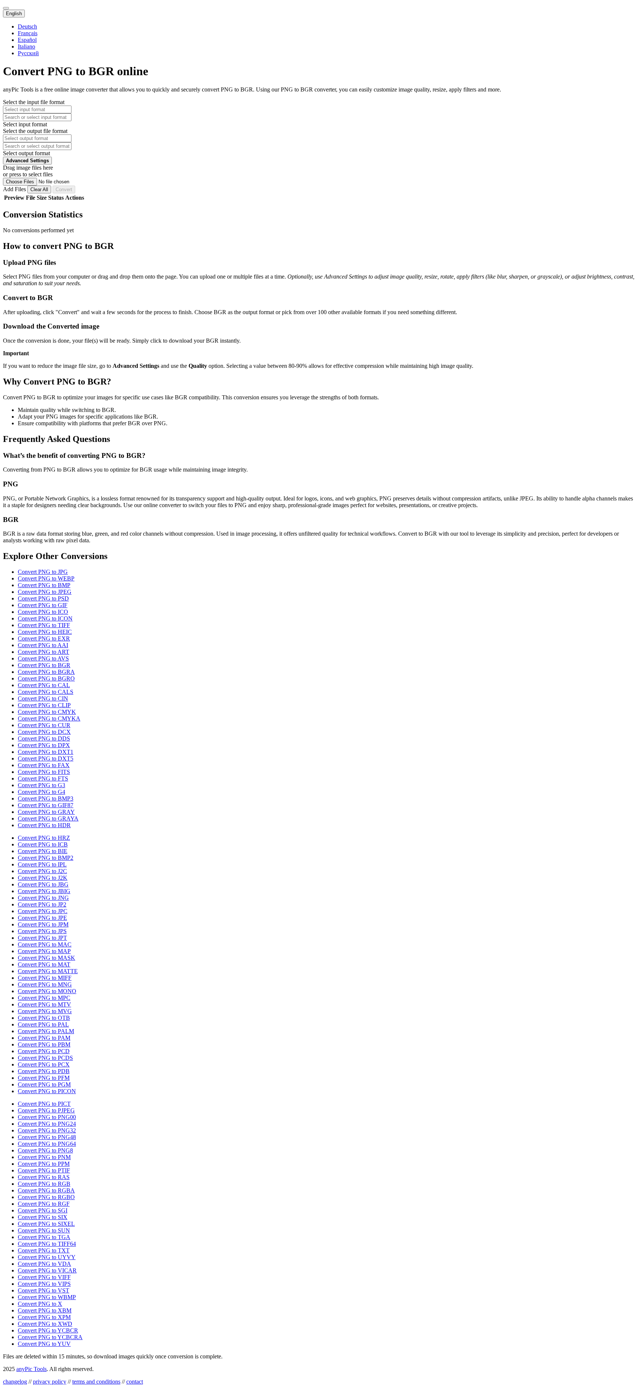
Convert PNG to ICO (43, 612)
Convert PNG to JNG (43, 898)
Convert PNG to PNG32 (47, 1130)
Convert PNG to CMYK (47, 712)
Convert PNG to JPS (42, 931)
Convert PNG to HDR (44, 825)
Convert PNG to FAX (44, 765)
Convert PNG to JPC (42, 911)
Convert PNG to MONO (47, 991)
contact (134, 1381)
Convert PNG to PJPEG (46, 1110)
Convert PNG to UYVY (47, 1257)
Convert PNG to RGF (44, 1204)
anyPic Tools (31, 1369)
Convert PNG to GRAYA (48, 818)
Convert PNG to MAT (44, 964)
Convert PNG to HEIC (45, 632)
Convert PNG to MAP (44, 951)
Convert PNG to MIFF (44, 978)
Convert (64, 189)
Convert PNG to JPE (42, 918)
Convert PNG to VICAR (47, 1270)
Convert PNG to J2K (42, 878)
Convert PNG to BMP (44, 585)
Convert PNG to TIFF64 (47, 1244)
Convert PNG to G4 (41, 792)
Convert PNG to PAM (44, 1038)
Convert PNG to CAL (44, 685)
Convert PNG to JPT (42, 938)
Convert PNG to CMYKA (49, 718)
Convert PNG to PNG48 (47, 1137)
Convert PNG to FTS (43, 778)
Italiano (26, 46)
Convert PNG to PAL (43, 1024)
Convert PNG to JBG (43, 884)
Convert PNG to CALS (45, 692)
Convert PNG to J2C (42, 871)
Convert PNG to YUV (44, 1344)
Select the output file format (35, 131)
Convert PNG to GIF (42, 605)
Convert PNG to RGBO (46, 1197)
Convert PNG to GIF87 (45, 805)
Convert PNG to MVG (45, 1011)
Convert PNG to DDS (44, 738)
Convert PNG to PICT (44, 1104)
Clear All (39, 189)
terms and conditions (96, 1381)
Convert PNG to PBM (44, 1044)
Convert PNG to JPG (43, 572)
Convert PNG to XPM (44, 1317)
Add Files (15, 189)
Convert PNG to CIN (43, 698)
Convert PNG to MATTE (48, 971)
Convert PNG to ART (43, 652)
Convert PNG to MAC (44, 944)
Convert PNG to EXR (44, 638)
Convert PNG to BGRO (46, 678)
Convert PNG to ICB (43, 844)
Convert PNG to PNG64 (47, 1144)
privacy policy (49, 1381)
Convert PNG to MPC (44, 998)
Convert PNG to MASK (46, 958)
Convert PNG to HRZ (44, 838)
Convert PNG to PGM (44, 1084)
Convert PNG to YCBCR (48, 1330)
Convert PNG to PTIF (44, 1170)
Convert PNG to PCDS (45, 1058)
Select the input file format (33, 102)
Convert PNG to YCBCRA (50, 1337)
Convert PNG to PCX (44, 1064)
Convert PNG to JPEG (44, 592)
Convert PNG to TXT (44, 1250)
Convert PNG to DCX (44, 732)
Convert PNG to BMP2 (45, 858)
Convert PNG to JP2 (42, 904)
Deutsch (27, 26)
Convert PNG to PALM (46, 1031)
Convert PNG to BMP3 (45, 798)
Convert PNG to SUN (44, 1230)
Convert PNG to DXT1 (45, 752)
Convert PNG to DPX (44, 745)
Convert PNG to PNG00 (47, 1117)
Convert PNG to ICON (45, 618)
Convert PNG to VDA (44, 1264)
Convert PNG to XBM (44, 1310)
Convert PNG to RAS (44, 1177)
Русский (28, 53)
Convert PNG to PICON (47, 1091)
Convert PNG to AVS (43, 658)
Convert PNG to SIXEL (46, 1224)
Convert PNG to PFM (44, 1078)
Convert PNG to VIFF (44, 1277)
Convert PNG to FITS (44, 772)
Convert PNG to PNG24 (47, 1124)
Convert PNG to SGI (42, 1210)
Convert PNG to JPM (43, 924)
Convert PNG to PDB (44, 1071)
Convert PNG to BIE (42, 851)
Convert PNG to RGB (44, 1184)
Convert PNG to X (40, 1304)
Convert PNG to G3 (41, 785)
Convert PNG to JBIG (44, 891)
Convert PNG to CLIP (44, 705)
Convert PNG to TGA (44, 1237)
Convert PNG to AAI (43, 645)
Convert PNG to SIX (42, 1217)
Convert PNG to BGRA (46, 672)
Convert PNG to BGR (44, 665)
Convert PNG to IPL (42, 864)
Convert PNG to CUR (44, 725)
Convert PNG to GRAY (46, 812)
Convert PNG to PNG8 (45, 1150)
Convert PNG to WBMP (47, 1297)
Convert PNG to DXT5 (45, 758)
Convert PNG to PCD (44, 1051)
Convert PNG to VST (43, 1290)
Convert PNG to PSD (43, 598)
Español (27, 40)
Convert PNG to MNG (45, 984)
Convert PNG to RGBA (46, 1190)
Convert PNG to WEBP (46, 578)
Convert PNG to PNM (44, 1157)
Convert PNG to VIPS (44, 1284)
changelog (15, 1381)
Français (27, 33)
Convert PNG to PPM (44, 1164)
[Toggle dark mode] (6, 8)
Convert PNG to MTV (44, 1004)
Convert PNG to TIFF (44, 625)
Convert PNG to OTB (44, 1018)
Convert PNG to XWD (45, 1324)
